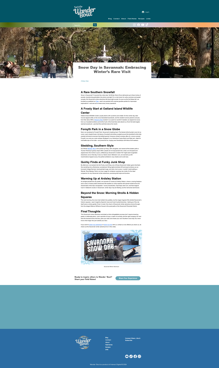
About (107, 342)
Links (106, 350)
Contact (108, 340)
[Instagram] (134, 24)
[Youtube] (142, 24)
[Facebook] (138, 24)
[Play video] (111, 247)
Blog (106, 338)
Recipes (108, 347)
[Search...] (95, 24)
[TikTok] (147, 24)
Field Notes (108, 345)
